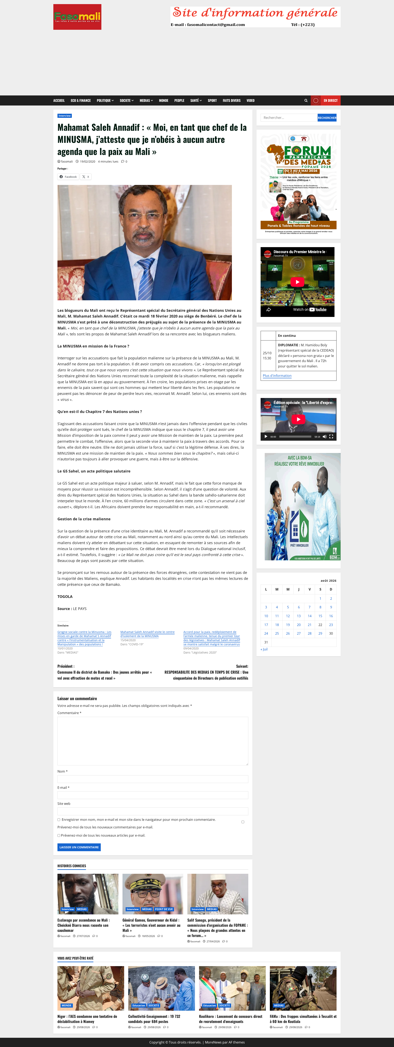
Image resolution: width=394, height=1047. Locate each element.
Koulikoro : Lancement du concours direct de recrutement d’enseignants (230, 1019)
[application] (299, 419)
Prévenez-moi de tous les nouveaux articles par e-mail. (103, 835)
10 (266, 616)
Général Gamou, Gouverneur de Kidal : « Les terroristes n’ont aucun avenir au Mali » (151, 925)
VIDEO (250, 100)
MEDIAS (145, 100)
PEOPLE (179, 100)
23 (331, 624)
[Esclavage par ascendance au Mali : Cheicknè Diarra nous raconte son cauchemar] (87, 894)
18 (277, 624)
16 (331, 616)
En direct (331, 100)
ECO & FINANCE (81, 100)
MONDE (163, 100)
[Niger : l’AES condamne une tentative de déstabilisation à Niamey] (90, 988)
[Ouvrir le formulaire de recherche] (306, 100)
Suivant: (206, 672)
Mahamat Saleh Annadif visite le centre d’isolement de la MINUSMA (147, 634)
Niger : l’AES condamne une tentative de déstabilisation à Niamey (87, 1019)
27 (299, 633)
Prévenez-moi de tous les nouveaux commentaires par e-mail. (105, 827)
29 (320, 633)
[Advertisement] (197, 60)
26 (288, 633)
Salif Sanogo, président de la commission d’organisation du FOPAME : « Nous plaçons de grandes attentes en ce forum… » (217, 927)
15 (320, 616)
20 (299, 624)
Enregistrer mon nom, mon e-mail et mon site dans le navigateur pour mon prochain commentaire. (139, 819)
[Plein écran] (331, 437)
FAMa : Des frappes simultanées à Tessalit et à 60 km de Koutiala (303, 1019)
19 (288, 624)
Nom (62, 771)
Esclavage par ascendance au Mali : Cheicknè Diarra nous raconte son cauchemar (83, 925)
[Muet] (325, 437)
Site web (63, 803)
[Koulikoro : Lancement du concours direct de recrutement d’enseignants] (232, 988)
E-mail (63, 787)
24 (266, 633)
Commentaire (69, 713)
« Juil (264, 649)
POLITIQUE (104, 100)
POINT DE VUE (164, 909)
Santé (194, 100)
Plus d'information (277, 375)
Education (139, 1005)
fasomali (67, 161)
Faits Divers (232, 100)
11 (277, 616)
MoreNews (213, 1042)
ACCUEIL (59, 100)
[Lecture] (266, 437)
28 (310, 633)
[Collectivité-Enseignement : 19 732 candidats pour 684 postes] (161, 988)
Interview (65, 115)
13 (299, 616)
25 (277, 633)
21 (310, 624)
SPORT (212, 100)
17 (266, 624)
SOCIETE (125, 100)
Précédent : (104, 672)
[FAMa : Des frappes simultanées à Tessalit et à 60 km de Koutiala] (303, 988)
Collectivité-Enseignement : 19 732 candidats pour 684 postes (154, 1019)
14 (310, 616)
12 (288, 616)
